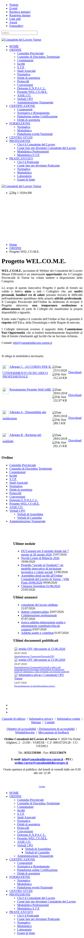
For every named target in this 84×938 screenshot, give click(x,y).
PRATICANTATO (21, 158)
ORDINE (15, 49)
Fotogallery (16, 25)
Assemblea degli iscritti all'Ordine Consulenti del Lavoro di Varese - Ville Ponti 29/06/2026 (45, 579)
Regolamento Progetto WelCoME (30, 389)
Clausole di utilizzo (13, 718)
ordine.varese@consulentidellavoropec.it (42, 762)
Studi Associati (26, 70)
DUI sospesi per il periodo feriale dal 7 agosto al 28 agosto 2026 (45, 552)
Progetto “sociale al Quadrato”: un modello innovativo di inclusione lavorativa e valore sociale (42, 568)
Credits (42, 786)
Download (74, 372)
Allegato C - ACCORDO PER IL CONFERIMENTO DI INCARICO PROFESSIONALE (27, 371)
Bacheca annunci (19, 11)
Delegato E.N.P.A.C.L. (31, 88)
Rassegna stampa (19, 15)
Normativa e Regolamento (33, 113)
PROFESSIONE (19, 141)
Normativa (23, 74)
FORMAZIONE (19, 123)
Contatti (50, 722)
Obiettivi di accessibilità (21, 729)
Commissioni (25, 60)
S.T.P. (20, 67)
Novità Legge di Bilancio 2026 (40, 558)
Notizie (13, 4)
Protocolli (23, 81)
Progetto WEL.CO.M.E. (32, 92)
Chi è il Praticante (28, 162)
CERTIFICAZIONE (22, 106)
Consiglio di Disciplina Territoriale (38, 56)
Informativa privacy (41, 718)
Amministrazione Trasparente (35, 102)
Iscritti (21, 63)
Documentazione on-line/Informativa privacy (34, 686)
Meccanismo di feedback (53, 732)
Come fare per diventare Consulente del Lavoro (46, 148)
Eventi (13, 8)
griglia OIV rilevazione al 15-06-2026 (42, 648)
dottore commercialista (35, 611)
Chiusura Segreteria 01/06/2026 (40, 586)
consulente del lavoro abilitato (39, 604)
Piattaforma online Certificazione (37, 116)
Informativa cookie (68, 718)
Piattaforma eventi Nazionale (35, 134)
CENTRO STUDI (20, 137)
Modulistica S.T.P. (28, 155)
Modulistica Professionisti (33, 151)
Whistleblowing (25, 732)
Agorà (13, 22)
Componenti (24, 109)
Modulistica (24, 130)
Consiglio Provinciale (30, 53)
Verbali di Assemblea (30, 514)
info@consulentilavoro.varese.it (32, 342)
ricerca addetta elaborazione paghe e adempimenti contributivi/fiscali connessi (43, 626)
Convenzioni (25, 84)
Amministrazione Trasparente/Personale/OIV (34, 656)
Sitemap (36, 722)
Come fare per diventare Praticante (38, 165)
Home (13, 244)
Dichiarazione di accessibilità (57, 729)
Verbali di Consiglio (29, 517)
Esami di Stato (26, 179)
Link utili (15, 18)
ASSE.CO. (24, 95)
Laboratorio (24, 176)
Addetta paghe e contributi (37, 632)
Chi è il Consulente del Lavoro (36, 144)
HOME (14, 46)
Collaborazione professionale (39, 615)
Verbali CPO (25, 99)
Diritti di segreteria (28, 77)
